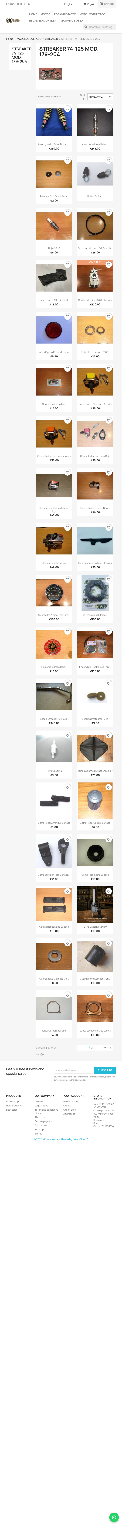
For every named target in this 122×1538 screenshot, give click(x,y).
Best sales (11, 1109)
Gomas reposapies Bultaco (54, 926)
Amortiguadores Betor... (95, 144)
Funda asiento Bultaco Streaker (95, 770)
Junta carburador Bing (54, 1030)
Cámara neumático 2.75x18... (54, 300)
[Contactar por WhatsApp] (114, 1517)
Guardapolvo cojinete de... (54, 978)
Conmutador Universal (54, 562)
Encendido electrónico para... (95, 666)
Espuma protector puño (95, 718)
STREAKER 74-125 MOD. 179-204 (22, 55)
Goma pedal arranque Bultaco (54, 822)
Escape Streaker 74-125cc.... (54, 718)
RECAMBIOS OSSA (71, 20)
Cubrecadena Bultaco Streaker (95, 562)
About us (40, 1117)
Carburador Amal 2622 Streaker (95, 300)
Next (107, 1048)
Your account (73, 1096)
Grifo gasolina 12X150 (95, 926)
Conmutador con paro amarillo (95, 404)
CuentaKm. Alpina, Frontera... (54, 614)
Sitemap (39, 1129)
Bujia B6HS (54, 248)
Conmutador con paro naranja (54, 456)
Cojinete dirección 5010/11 (95, 352)
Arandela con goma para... (54, 196)
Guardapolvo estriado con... (95, 978)
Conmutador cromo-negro (95, 507)
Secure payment (44, 1121)
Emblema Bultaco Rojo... (54, 666)
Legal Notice (41, 1105)
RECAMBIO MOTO (65, 14)
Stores (38, 1133)
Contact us (41, 1125)
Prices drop (12, 1101)
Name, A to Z (100, 97)
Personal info (70, 1101)
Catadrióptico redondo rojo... (54, 352)
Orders (67, 1105)
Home (33, 14)
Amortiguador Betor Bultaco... (54, 144)
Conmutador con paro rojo (95, 456)
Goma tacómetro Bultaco (95, 874)
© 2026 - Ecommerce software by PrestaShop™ (61, 1139)
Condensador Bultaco (54, 404)
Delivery (39, 1101)
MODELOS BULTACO (92, 14)
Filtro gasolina (54, 770)
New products (14, 1105)
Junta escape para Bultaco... (95, 1030)
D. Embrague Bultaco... (95, 614)
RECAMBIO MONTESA (42, 20)
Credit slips (69, 1109)
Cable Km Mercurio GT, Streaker (95, 248)
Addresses (69, 1113)
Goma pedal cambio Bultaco (95, 822)
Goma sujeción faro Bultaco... (54, 874)
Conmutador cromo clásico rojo (54, 509)
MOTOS (45, 14)
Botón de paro (95, 196)
